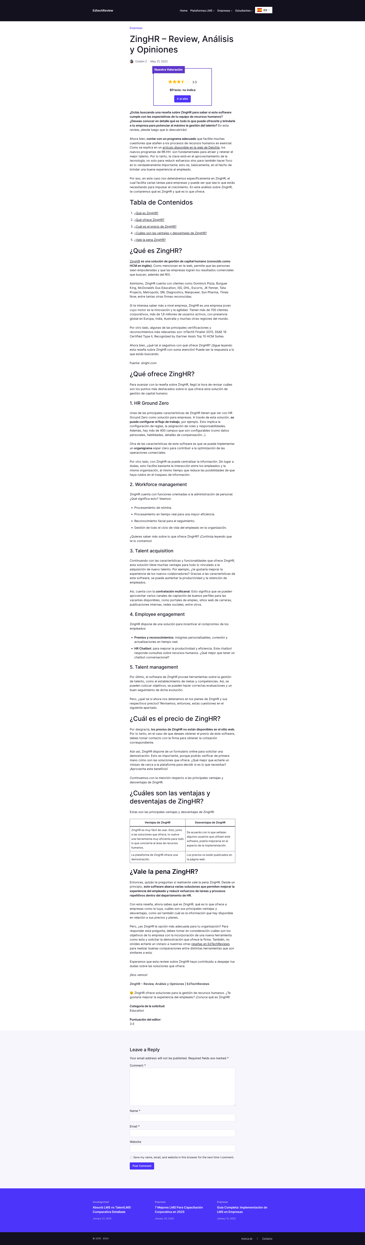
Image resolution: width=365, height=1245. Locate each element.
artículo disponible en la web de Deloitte (191, 147)
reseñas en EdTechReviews (210, 944)
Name (135, 1111)
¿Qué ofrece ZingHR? (149, 220)
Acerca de (246, 1238)
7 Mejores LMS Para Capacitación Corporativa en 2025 (179, 1210)
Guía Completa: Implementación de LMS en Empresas (242, 1210)
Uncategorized (101, 1201)
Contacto (267, 1238)
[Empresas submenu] (232, 11)
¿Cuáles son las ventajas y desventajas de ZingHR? (170, 233)
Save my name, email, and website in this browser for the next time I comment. (183, 1157)
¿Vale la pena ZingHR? (150, 240)
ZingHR (135, 261)
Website (135, 1142)
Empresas (223, 10)
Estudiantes (243, 10)
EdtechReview (103, 10)
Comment (138, 1065)
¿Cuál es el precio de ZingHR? (155, 226)
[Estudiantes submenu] (252, 11)
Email (135, 1126)
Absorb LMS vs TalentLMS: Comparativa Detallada (112, 1210)
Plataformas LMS (201, 10)
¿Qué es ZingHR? (146, 213)
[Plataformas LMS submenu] (214, 11)
